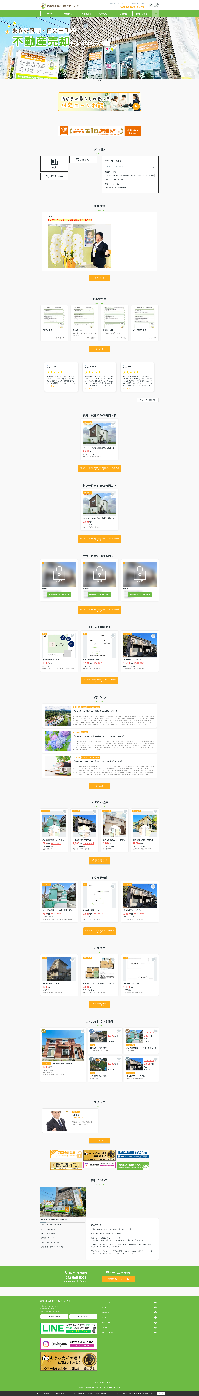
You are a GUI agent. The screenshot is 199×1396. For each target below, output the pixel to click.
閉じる (161, 1393)
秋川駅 (115, 175)
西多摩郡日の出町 (121, 187)
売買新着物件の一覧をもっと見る (99, 1004)
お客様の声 (105, 1312)
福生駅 (133, 175)
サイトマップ (113, 1382)
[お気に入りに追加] (113, 424)
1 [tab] (98, 80)
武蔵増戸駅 (140, 175)
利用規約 (86, 1382)
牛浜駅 (114, 179)
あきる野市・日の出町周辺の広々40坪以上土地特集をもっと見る (99, 680)
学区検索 (61, 166)
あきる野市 (109, 187)
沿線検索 (61, 161)
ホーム (50, 14)
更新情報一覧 (99, 278)
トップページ (106, 1302)
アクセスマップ (107, 1322)
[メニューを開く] (155, 13)
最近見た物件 (56, 176)
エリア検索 (48, 161)
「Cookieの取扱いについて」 (134, 1393)
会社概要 (123, 14)
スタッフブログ (104, 14)
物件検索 (68, 14)
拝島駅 (108, 179)
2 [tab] (100, 80)
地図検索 (48, 166)
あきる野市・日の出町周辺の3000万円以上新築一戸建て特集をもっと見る (99, 539)
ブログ (104, 1317)
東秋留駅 (108, 175)
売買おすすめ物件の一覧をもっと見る (99, 860)
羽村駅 (120, 179)
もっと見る (50, 388)
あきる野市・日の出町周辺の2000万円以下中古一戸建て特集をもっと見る (99, 610)
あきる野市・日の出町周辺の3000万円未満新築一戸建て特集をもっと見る (99, 468)
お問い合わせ (141, 14)
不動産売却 (86, 14)
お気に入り (85, 160)
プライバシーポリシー (99, 1382)
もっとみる (99, 349)
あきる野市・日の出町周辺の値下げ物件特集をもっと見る (99, 931)
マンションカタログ (108, 1333)
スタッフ (104, 1307)
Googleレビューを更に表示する (149, 400)
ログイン (151, 6)
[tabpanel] (99, 48)
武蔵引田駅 (150, 175)
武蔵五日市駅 (124, 175)
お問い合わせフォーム (118, 1279)
